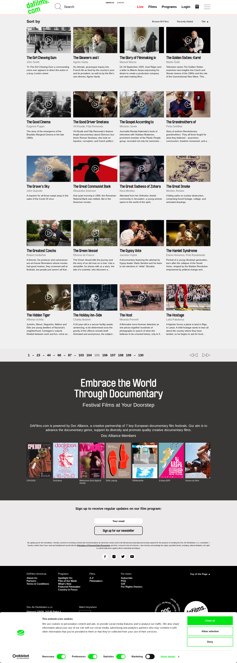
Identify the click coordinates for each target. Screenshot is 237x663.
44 (49, 355)
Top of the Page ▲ (200, 574)
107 (112, 355)
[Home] (38, 7)
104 (89, 355)
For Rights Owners (131, 586)
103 (81, 355)
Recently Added (185, 21)
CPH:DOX (31, 481)
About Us (32, 578)
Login (186, 7)
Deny (210, 641)
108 (120, 355)
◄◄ (193, 355)
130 (140, 355)
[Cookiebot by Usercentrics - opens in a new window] (21, 656)
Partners (31, 580)
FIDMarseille (137, 481)
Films (152, 7)
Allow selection (210, 631)
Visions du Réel (192, 481)
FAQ (123, 580)
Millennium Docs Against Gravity (90, 482)
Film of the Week (67, 580)
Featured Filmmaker (69, 586)
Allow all (210, 620)
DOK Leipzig (111, 481)
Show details (168, 656)
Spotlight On (65, 578)
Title (203, 21)
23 (38, 355)
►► (206, 355)
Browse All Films (160, 21)
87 (70, 355)
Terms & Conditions (38, 583)
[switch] (92, 656)
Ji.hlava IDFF (164, 481)
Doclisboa (57, 481)
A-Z (91, 578)
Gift (123, 583)
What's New (64, 583)
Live (140, 7)
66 (59, 355)
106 (105, 355)
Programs (169, 7)
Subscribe (126, 578)
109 (128, 355)
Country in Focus (68, 589)
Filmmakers (96, 580)
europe (120, 3)
